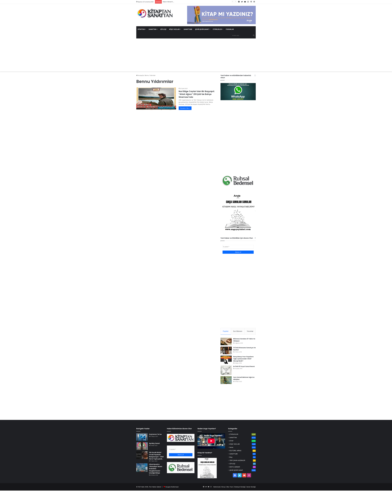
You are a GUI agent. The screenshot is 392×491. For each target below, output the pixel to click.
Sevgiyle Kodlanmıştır (172, 487)
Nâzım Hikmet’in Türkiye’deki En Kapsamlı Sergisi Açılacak (181, 2)
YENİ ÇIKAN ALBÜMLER (237, 460)
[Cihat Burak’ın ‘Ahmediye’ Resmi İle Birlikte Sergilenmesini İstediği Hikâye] (142, 467)
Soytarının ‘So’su (155, 434)
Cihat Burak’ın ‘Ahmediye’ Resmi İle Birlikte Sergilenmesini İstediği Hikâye (155, 468)
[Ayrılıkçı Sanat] (142, 446)
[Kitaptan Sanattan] (155, 13)
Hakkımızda (216, 487)
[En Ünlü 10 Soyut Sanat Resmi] (226, 370)
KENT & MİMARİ (234, 467)
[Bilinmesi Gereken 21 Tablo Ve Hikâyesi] (226, 341)
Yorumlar (250, 331)
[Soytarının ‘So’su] (142, 437)
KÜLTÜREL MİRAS (235, 450)
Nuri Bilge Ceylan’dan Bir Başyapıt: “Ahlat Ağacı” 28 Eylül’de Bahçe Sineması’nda (197, 94)
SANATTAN (152, 29)
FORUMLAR (230, 29)
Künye (224, 487)
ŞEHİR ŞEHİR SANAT (202, 29)
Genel (231, 447)
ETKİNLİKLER (217, 29)
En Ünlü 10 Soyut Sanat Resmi (244, 366)
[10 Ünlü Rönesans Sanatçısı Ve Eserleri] (226, 350)
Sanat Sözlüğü (251, 487)
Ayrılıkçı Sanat (154, 443)
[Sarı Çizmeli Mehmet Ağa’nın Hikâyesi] (226, 380)
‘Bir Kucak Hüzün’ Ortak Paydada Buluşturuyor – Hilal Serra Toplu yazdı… (156, 455)
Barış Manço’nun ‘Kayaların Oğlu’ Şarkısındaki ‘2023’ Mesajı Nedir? (243, 359)
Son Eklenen (237, 331)
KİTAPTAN (141, 29)
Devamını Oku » (185, 108)
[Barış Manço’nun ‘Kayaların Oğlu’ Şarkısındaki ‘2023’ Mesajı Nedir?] (226, 360)
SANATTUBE (188, 29)
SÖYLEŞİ (163, 29)
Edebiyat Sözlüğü (239, 487)
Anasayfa (141, 75)
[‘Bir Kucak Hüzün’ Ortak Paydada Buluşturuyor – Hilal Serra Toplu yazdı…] (142, 455)
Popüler (226, 331)
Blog (230, 457)
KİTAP (231, 441)
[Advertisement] (196, 55)
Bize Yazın (230, 487)
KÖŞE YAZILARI (174, 29)
